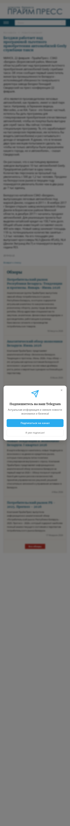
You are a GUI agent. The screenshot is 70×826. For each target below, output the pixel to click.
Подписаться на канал (34, 423)
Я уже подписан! (35, 432)
